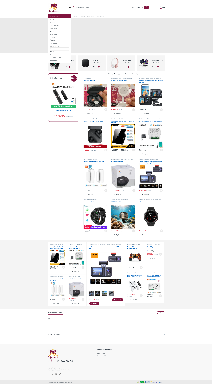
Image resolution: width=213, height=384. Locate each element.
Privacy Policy (101, 353)
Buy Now (90, 113)
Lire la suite (161, 190)
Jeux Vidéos (53, 60)
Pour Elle (135, 74)
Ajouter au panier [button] (105, 109)
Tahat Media (52, 382)
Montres (119, 78)
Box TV (52, 31)
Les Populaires (147, 199)
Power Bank (53, 49)
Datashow (52, 54)
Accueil (52, 20)
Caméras (52, 37)
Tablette (52, 52)
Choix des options (105, 150)
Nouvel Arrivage (54, 25)
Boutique (52, 22)
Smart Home (53, 34)
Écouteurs (52, 40)
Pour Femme (53, 43)
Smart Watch (53, 28)
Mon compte (100, 16)
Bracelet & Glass (54, 46)
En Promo (126, 74)
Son (103, 118)
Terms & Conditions (102, 356)
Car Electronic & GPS (55, 57)
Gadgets (151, 78)
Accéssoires (114, 78)
